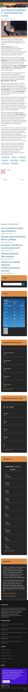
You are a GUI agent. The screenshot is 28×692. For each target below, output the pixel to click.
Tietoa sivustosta (5, 687)
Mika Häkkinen (14, 163)
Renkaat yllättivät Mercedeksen (9, 255)
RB (4, 445)
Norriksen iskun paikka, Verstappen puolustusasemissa (13, 629)
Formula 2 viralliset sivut (9, 593)
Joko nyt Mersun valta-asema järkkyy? (12, 229)
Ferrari (5, 421)
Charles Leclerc (7, 384)
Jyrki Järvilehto (22, 157)
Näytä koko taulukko (8, 389)
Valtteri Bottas (5, 157)
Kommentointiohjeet (22, 687)
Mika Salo (14, 157)
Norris (6, 475)
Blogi (2, 18)
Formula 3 (23, 160)
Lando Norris (7, 376)
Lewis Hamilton (7, 368)
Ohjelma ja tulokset (5, 652)
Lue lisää (13, 678)
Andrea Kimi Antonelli (9, 353)
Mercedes (6, 413)
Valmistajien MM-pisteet (6, 658)
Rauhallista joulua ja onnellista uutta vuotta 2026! (12, 624)
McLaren (6, 429)
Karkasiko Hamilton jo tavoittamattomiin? (12, 246)
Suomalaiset (5, 160)
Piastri (6, 514)
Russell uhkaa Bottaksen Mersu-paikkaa (13, 238)
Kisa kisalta (3, 661)
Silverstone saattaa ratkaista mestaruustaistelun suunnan (10, 266)
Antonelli (7, 483)
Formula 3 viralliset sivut (9, 596)
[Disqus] (14, 203)
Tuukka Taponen (14, 160)
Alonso (6, 538)
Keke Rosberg (5, 163)
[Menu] (26, 4)
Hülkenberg (7, 530)
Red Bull (6, 437)
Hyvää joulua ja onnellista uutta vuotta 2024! (11, 642)
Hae (23, 284)
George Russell (7, 360)
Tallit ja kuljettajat (5, 649)
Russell (6, 491)
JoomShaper (7, 686)
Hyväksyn (6, 681)
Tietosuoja (13, 687)
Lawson (7, 522)
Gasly (6, 546)
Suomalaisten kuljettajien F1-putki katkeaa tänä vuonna (14, 633)
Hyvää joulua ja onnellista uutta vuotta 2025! (11, 637)
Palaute (25, 689)
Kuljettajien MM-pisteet (6, 655)
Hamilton (7, 499)
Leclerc (6, 506)
